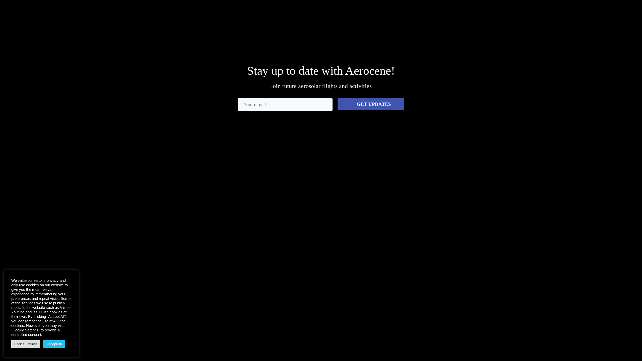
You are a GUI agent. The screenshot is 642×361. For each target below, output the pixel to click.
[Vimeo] (425, 18)
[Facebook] (395, 18)
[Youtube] (415, 18)
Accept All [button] (54, 344)
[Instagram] (385, 18)
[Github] (435, 18)
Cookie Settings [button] (25, 344)
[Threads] (405, 18)
